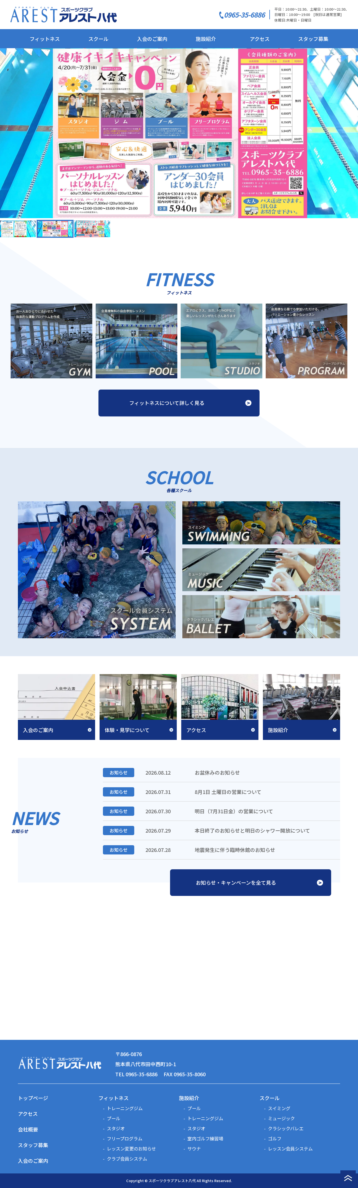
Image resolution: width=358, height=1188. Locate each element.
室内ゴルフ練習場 (205, 1138)
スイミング (279, 1108)
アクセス (260, 38)
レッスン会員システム (290, 1148)
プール (113, 1118)
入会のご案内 (152, 38)
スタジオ (116, 1128)
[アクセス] (219, 706)
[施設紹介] (301, 706)
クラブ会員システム (127, 1158)
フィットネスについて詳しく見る (166, 402)
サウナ (194, 1148)
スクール (98, 38)
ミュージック (281, 1118)
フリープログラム (124, 1138)
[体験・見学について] (138, 706)
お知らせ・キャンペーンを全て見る (236, 882)
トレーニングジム (125, 1108)
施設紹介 (206, 38)
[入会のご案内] (56, 706)
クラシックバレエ (285, 1128)
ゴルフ (274, 1138)
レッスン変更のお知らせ (131, 1148)
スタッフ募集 (313, 38)
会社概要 (28, 1129)
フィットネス (45, 38)
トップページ (33, 1097)
